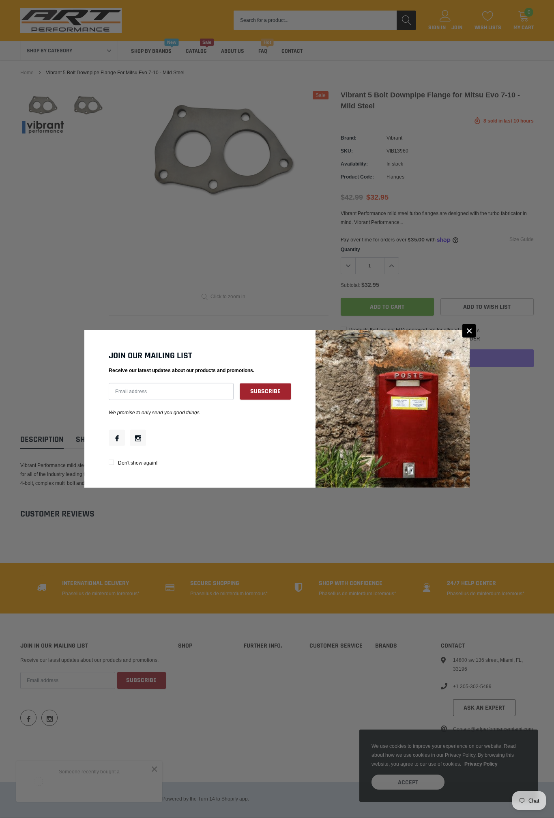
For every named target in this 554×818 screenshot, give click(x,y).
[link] (117, 438)
